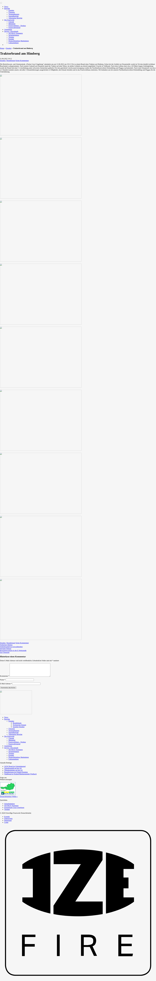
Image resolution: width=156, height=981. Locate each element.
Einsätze (11, 10)
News (6, 7)
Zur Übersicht (4, 652)
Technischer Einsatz (19, 725)
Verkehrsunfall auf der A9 (13, 768)
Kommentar (4, 676)
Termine (11, 37)
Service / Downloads (11, 31)
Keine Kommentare (22, 60)
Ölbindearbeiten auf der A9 (13, 770)
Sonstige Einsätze (19, 727)
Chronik (11, 22)
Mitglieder (11, 24)
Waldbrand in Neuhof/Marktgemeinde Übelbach (20, 774)
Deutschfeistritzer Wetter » (9, 796)
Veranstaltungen (13, 14)
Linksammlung (13, 43)
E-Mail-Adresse (6, 684)
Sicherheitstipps (13, 35)
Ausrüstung (8, 29)
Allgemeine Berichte (15, 18)
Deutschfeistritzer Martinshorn (18, 41)
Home (2, 48)
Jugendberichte (13, 16)
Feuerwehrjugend (14, 27)
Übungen (11, 12)
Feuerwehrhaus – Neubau (17, 26)
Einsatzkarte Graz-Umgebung (14, 807)
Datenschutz (8, 818)
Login (6, 822)
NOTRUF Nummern (15, 33)
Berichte (7, 8)
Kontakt (11, 39)
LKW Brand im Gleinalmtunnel (15, 766)
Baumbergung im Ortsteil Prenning (16, 772)
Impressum (8, 820)
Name (2, 680)
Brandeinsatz (10, 60)
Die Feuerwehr (9, 20)
